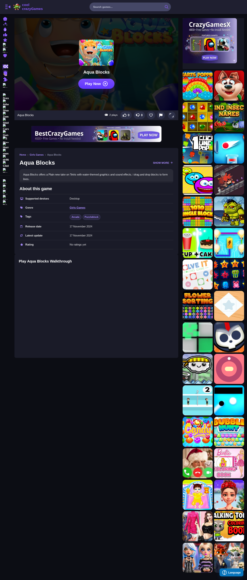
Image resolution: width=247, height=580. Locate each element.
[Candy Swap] (198, 432)
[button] (172, 115)
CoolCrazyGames (27, 6)
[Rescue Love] (198, 400)
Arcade (75, 217)
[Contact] (5, 186)
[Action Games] (5, 73)
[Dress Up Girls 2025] (198, 526)
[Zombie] (5, 115)
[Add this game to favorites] (151, 115)
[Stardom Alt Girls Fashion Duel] (198, 558)
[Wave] (229, 400)
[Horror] (5, 146)
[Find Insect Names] (229, 117)
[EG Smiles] (198, 180)
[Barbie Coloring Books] (229, 463)
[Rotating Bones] (229, 337)
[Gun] (5, 133)
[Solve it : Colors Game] (198, 274)
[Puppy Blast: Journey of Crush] (229, 86)
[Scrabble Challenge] (198, 243)
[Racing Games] (5, 67)
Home (23, 154)
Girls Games (37, 154)
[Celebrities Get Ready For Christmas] (229, 495)
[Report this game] (161, 115)
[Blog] (5, 181)
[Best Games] (5, 29)
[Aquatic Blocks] (229, 274)
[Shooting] (5, 109)
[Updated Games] (5, 50)
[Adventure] (5, 103)
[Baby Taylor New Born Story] (198, 495)
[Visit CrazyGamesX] (213, 40)
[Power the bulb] (229, 243)
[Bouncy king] (229, 149)
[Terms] (5, 191)
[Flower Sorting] (198, 306)
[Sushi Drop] (198, 369)
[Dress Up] (5, 97)
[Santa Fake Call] (198, 463)
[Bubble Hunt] (229, 432)
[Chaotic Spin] (229, 369)
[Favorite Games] (5, 55)
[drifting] (5, 158)
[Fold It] (229, 306)
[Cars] (5, 127)
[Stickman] (5, 121)
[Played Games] (5, 44)
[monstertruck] (5, 152)
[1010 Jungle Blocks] (198, 211)
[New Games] (5, 23)
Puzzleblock (91, 217)
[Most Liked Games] (5, 34)
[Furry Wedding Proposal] (229, 558)
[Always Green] (198, 337)
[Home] (5, 18)
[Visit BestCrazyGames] (96, 134)
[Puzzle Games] (5, 79)
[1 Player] (5, 140)
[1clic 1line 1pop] (198, 149)
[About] (5, 197)
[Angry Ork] (229, 211)
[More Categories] (5, 85)
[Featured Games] (5, 39)
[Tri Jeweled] (198, 117)
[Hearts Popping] (198, 86)
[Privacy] (5, 202)
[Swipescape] (229, 180)
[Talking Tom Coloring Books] (229, 526)
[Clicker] (5, 164)
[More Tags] (5, 170)
